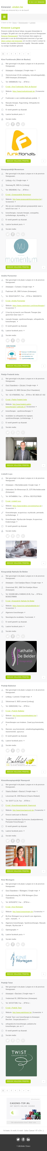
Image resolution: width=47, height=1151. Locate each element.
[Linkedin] (28, 1139)
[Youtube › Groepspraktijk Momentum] (23, 234)
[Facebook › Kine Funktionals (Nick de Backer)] (13, 124)
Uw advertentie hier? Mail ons (23, 1122)
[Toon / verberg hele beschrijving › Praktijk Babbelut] (26, 723)
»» (28, 54)
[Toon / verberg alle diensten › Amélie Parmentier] (26, 320)
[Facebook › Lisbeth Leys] (13, 536)
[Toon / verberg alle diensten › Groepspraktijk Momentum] (26, 214)
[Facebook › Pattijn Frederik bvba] (13, 432)
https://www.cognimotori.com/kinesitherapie (28, 306)
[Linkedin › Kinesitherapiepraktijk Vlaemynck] (18, 841)
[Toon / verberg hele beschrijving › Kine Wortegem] (26, 917)
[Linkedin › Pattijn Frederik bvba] (18, 432)
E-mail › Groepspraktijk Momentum (18, 195)
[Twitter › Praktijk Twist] (8, 1041)
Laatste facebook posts (15, 114)
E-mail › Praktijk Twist (14, 1008)
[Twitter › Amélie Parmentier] (8, 340)
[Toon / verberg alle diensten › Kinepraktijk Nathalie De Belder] (26, 617)
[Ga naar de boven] (43, 161)
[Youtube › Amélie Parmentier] (23, 340)
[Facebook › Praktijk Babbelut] (13, 751)
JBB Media (21, 1146)
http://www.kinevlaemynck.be (23, 810)
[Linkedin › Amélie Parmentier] (18, 340)
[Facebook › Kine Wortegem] (13, 944)
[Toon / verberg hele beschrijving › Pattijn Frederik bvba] (26, 411)
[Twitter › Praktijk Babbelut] (8, 751)
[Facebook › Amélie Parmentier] (13, 340)
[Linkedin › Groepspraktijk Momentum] (18, 234)
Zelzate (22, 385)
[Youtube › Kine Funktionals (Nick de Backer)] (23, 124)
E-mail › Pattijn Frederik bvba (16, 400)
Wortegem (23, 891)
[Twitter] (18, 1139)
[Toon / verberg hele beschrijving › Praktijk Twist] (26, 1018)
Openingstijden (12, 930)
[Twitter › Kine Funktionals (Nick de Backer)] (8, 124)
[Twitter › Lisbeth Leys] (8, 536)
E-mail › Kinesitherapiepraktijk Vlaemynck (21, 805)
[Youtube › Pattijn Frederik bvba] (23, 432)
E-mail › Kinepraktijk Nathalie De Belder (20, 601)
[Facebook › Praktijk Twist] (13, 1041)
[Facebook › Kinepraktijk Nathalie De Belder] (13, 636)
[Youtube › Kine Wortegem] (23, 944)
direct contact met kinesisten (11, 41)
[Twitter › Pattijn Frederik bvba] (8, 432)
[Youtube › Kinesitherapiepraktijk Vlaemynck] (23, 841)
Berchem (18, 994)
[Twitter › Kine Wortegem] (8, 944)
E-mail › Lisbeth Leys (13, 501)
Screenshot (11, 202)
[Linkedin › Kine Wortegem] (18, 944)
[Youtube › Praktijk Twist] (23, 1041)
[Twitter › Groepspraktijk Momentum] (8, 234)
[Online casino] (24, 1099)
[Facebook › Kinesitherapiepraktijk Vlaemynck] (13, 841)
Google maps (30, 70)
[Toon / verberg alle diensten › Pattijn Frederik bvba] (26, 417)
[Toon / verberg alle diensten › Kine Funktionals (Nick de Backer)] (26, 104)
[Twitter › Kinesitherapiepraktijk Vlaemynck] (8, 841)
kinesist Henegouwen (9, 36)
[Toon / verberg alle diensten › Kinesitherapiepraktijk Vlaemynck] (26, 820)
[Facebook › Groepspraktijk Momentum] (13, 234)
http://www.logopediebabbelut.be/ (24, 716)
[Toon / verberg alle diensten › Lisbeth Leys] (26, 520)
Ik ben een (36, 2)
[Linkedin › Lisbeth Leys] (18, 536)
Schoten (18, 287)
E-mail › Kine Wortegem (14, 907)
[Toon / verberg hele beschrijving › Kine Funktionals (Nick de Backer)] (26, 98)
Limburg (8, 180)
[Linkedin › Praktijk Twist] (18, 1041)
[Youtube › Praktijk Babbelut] (23, 751)
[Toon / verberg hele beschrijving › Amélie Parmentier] (26, 313)
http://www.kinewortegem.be (23, 912)
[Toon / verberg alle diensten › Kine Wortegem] (26, 924)
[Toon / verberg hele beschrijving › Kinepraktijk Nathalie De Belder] (26, 612)
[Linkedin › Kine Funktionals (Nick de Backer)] (18, 124)
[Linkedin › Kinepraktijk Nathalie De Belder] (18, 636)
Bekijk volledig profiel (18, 161)
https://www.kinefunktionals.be (24, 91)
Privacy (28, 1146)
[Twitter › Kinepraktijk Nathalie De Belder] (8, 636)
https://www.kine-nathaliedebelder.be (26, 606)
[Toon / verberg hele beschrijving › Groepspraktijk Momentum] (26, 207)
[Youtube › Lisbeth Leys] (23, 536)
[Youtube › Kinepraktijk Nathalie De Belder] (23, 636)
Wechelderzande (21, 485)
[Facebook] (23, 1139)
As (14, 180)
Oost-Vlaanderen (12, 385)
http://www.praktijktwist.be (22, 1012)
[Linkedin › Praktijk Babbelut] (18, 751)
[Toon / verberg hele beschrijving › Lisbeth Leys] (26, 513)
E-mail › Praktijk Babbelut (15, 711)
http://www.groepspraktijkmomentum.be (27, 199)
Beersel (22, 791)
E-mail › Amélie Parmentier (15, 301)
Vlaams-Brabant (11, 791)
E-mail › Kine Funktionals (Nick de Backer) (21, 87)
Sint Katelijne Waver (22, 583)
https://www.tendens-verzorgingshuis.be (27, 506)
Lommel (16, 697)
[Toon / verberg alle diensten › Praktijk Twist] (26, 1025)
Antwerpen (9, 70)
